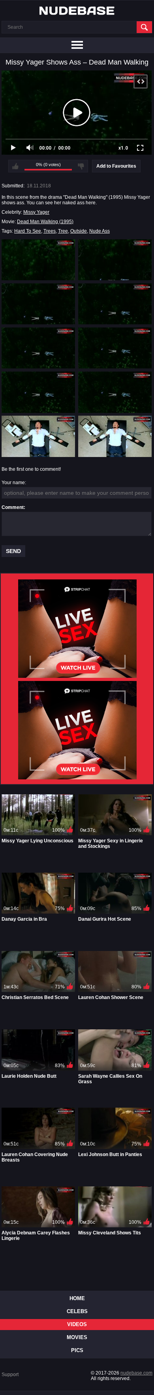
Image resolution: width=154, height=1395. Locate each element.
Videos (77, 1324)
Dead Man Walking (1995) (45, 221)
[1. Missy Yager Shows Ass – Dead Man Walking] (38, 259)
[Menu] (77, 45)
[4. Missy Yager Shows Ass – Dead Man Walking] (115, 303)
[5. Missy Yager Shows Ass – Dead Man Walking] (38, 347)
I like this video (15, 166)
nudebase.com (136, 1373)
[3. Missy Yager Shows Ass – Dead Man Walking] (38, 303)
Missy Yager (36, 212)
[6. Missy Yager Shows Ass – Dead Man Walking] (115, 347)
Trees (49, 231)
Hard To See (27, 231)
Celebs (77, 1311)
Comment (13, 507)
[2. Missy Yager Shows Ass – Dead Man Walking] (115, 259)
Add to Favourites (116, 166)
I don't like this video (81, 166)
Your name (13, 482)
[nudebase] (77, 10)
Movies (77, 1337)
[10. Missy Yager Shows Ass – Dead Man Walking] (115, 436)
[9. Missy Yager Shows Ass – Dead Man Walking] (38, 436)
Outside (78, 231)
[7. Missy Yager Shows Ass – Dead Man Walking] (38, 392)
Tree (63, 231)
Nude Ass (99, 231)
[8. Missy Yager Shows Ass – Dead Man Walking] (115, 392)
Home (77, 1298)
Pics (77, 1350)
